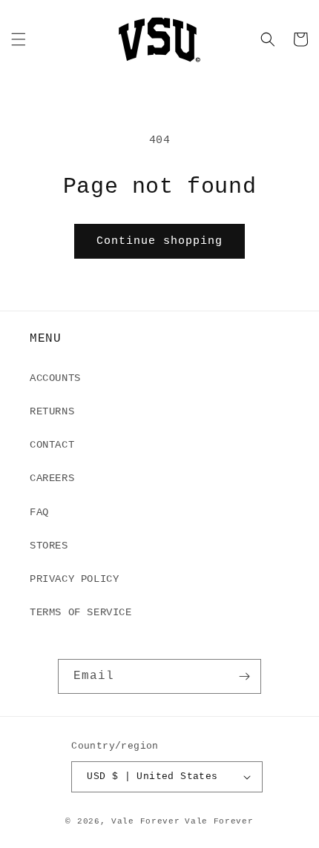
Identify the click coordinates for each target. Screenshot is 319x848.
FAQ (39, 512)
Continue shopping (159, 241)
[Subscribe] (244, 676)
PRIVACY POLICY (74, 579)
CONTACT (52, 445)
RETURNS (52, 411)
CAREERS (52, 478)
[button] (18, 39)
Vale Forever (145, 821)
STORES (49, 545)
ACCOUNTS (55, 378)
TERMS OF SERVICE (81, 612)
